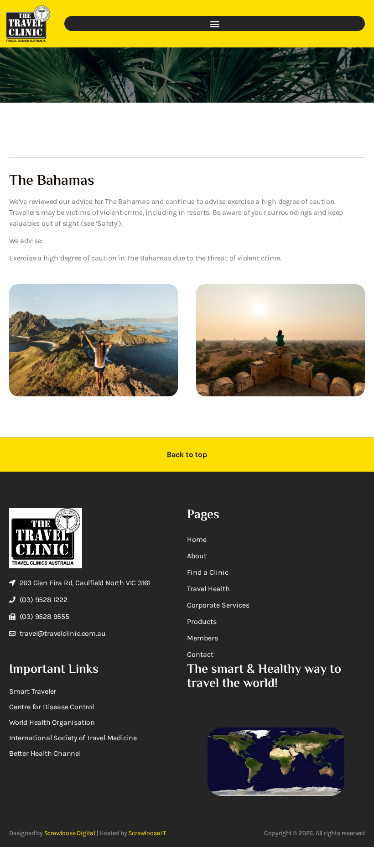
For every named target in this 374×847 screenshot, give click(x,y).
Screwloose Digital (69, 833)
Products (202, 621)
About (197, 555)
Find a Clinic (208, 572)
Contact (200, 654)
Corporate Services (218, 605)
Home (197, 539)
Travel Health (208, 588)
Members (202, 638)
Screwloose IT (147, 833)
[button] (214, 23)
